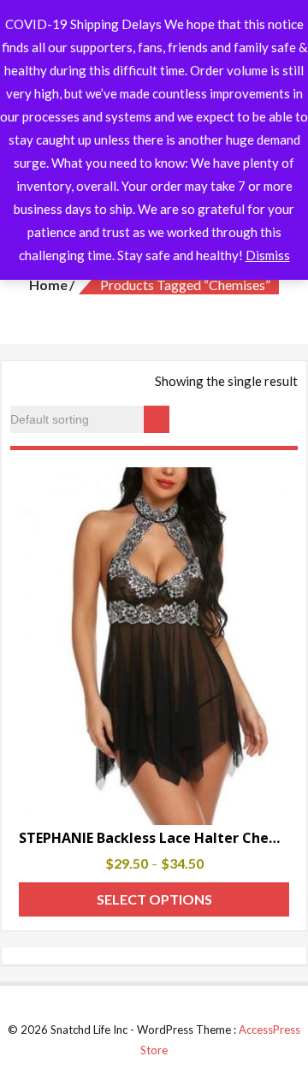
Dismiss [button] (268, 255)
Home (48, 284)
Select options (154, 899)
